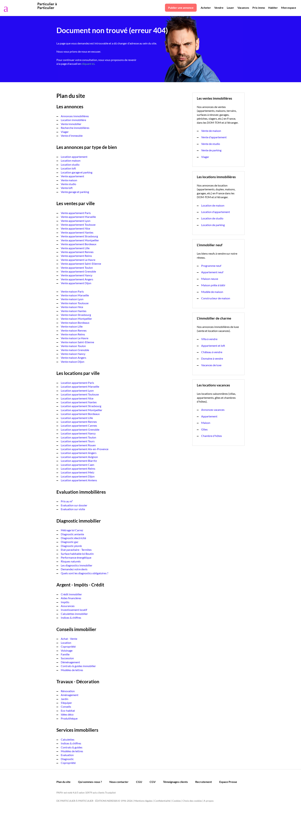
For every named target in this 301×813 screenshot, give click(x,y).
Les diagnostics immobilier (76, 565)
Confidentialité (162, 800)
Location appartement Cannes (79, 425)
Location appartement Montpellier (81, 410)
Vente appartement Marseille (78, 216)
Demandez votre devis (74, 569)
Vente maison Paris (72, 291)
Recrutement (203, 781)
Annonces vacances (213, 409)
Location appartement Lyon (77, 390)
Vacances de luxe (211, 365)
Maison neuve (209, 278)
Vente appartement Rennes (77, 252)
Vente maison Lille (72, 326)
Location (66, 642)
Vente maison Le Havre (74, 338)
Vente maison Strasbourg (76, 314)
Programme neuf (211, 265)
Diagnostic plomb (71, 545)
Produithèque (69, 718)
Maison (205, 422)
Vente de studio (210, 143)
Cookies (176, 800)
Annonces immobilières (75, 116)
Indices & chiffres (71, 617)
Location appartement (74, 156)
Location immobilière (73, 120)
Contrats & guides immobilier (78, 666)
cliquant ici (88, 63)
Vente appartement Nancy (76, 275)
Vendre (218, 7)
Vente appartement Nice (75, 228)
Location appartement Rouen (78, 445)
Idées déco (67, 714)
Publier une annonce (181, 7)
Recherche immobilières (75, 127)
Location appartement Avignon (79, 456)
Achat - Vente (69, 638)
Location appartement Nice (77, 398)
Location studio (70, 164)
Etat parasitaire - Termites (76, 549)
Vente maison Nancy (73, 353)
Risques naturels (71, 561)
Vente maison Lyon (72, 299)
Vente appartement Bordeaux (78, 244)
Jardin (64, 699)
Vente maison (69, 180)
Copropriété (68, 646)
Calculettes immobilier (74, 613)
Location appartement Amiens (79, 480)
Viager (65, 131)
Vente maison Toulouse (74, 303)
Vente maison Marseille (75, 295)
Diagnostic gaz (69, 541)
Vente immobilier (71, 124)
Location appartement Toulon (78, 437)
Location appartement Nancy (78, 433)
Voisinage (66, 650)
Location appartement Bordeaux (80, 413)
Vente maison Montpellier (76, 318)
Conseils (66, 706)
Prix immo (258, 7)
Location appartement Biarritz (79, 460)
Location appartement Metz (77, 472)
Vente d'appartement (214, 137)
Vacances (243, 7)
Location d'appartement (215, 211)
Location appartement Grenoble (80, 429)
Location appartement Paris (77, 382)
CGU (139, 781)
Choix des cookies (192, 800)
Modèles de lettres (72, 670)
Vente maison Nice (72, 307)
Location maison (70, 160)
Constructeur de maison (215, 298)
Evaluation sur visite (73, 509)
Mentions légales (143, 800)
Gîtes (204, 429)
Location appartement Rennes (79, 421)
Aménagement (69, 695)
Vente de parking (211, 150)
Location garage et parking (76, 172)
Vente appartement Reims (76, 255)
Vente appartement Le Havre (78, 259)
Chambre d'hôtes (211, 435)
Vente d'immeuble (72, 135)
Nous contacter (119, 781)
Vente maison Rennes (74, 330)
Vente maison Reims (73, 334)
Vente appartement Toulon (77, 267)
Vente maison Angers (73, 357)
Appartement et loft (213, 345)
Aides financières (71, 598)
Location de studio (212, 218)
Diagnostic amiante (72, 534)
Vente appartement (72, 176)
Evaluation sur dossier (74, 505)
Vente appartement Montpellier (80, 240)
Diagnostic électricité (73, 538)
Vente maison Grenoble (75, 350)
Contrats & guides (71, 747)
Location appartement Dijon (78, 476)
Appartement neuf (212, 272)
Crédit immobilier (71, 594)
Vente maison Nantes (73, 311)
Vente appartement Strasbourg (79, 236)
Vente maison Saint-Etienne (77, 342)
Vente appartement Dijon (76, 283)
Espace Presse (228, 781)
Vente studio (68, 184)
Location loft (68, 168)
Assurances (68, 606)
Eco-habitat (68, 710)
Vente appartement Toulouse (78, 224)
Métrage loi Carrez (72, 530)
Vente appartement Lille (75, 248)
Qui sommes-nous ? (90, 781)
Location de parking (213, 225)
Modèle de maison (212, 291)
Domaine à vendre (212, 358)
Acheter (206, 7)
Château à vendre (211, 352)
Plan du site (63, 781)
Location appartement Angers (79, 452)
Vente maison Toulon (73, 346)
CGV (153, 781)
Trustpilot (110, 792)
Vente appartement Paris (76, 213)
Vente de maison (211, 130)
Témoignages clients (175, 781)
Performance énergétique (76, 557)
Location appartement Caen (77, 464)
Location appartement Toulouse (80, 394)
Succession (67, 658)
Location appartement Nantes (79, 402)
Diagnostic (67, 759)
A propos (209, 800)
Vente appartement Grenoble (78, 271)
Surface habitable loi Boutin (77, 553)
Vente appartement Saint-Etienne (81, 263)
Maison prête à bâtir (213, 285)
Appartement (209, 416)
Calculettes (67, 739)
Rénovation (68, 691)
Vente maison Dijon (72, 361)
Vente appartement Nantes (77, 232)
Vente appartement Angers (77, 279)
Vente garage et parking (75, 191)
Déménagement (70, 662)
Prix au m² (67, 501)
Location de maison (212, 205)
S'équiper (66, 702)
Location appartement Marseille (80, 386)
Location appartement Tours (78, 441)
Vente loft (67, 187)
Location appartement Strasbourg (81, 406)
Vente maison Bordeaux (75, 322)
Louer (230, 7)
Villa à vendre (209, 339)
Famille (65, 654)
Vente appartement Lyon (75, 220)
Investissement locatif (74, 609)
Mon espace (288, 7)
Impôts (65, 602)
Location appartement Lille (77, 417)
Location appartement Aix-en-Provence (84, 449)
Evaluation (67, 755)
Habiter (273, 7)
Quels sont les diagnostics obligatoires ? (84, 573)
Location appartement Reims (78, 468)
